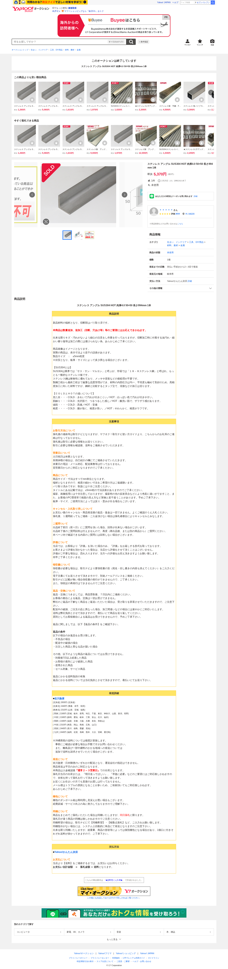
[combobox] (60, 42)
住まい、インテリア (39, 50)
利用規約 (116, 958)
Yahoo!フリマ (105, 953)
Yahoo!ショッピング (126, 953)
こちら (180, 224)
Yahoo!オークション (84, 953)
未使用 (170, 252)
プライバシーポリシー (78, 958)
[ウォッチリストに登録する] (32, 99)
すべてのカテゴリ (116, 42)
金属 (78, 50)
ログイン (56, 11)
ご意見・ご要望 (123, 961)
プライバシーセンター (100, 958)
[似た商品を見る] (46, 222)
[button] (181, 288)
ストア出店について (105, 961)
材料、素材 (69, 50)
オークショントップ (20, 50)
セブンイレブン (203, 2)
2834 (177, 214)
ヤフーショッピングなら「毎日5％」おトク (84, 11)
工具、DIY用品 (56, 50)
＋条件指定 (143, 42)
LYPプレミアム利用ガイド (134, 958)
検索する (131, 42)
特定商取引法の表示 (85, 961)
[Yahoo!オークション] (31, 7)
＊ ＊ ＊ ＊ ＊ (166, 210)
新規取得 (72, 8)
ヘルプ (175, 2)
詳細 (195, 196)
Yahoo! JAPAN (163, 2)
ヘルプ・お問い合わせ (142, 961)
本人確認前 (190, 214)
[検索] (213, 2)
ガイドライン (153, 958)
